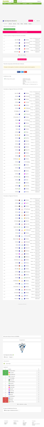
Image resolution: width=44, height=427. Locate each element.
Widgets (15, 422)
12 (5, 390)
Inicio (12, 1)
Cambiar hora (37, 39)
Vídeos (22, 23)
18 (5, 401)
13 (5, 392)
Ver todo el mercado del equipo (22, 32)
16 (5, 398)
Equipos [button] (30, 23)
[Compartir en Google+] (25, 72)
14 (5, 394)
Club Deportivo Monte (9, 21)
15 (5, 396)
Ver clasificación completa (22, 404)
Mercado (10, 23)
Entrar (39, 1)
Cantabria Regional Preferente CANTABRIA (11, 336)
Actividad (25, 23)
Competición (5, 23)
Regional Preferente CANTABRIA (18, 35)
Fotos (18, 23)
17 (5, 399)
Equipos (10, 357)
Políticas (24, 423)
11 (5, 388)
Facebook (6, 422)
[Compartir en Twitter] (22, 72)
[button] (11, 410)
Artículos (14, 23)
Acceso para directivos (22, 59)
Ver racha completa (22, 54)
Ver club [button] (6, 357)
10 (5, 387)
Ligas (15, 1)
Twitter (5, 423)
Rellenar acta (37, 200)
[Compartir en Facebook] (18, 72)
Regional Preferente (13, 195)
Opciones (38, 20)
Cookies (24, 424)
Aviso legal (24, 422)
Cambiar (33, 424)
